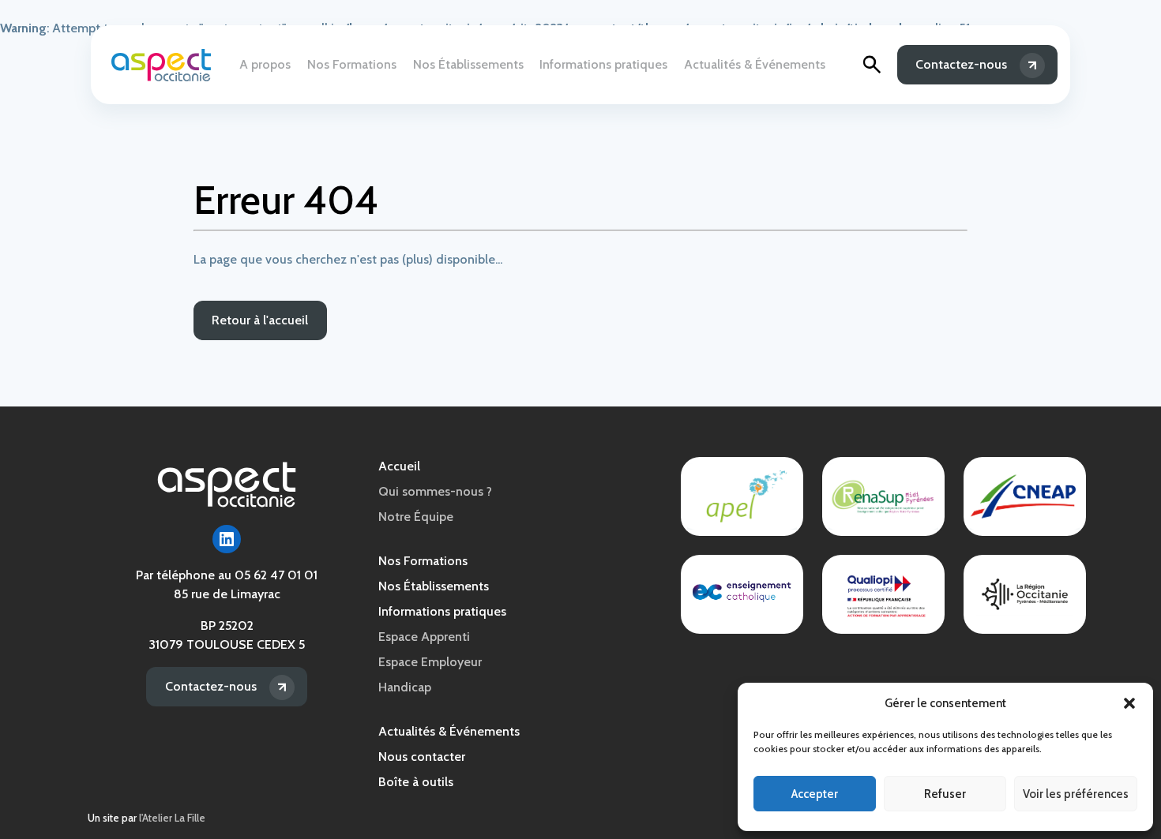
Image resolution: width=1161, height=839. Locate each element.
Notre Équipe (415, 516)
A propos (265, 64)
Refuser (945, 794)
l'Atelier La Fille (172, 818)
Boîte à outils (415, 781)
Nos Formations (351, 64)
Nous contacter (421, 756)
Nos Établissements (468, 64)
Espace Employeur (430, 661)
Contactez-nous (961, 64)
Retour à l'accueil (260, 320)
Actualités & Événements (754, 64)
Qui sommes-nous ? (435, 491)
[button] (1129, 703)
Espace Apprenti (424, 636)
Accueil (399, 466)
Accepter (814, 794)
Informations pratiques (603, 64)
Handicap (404, 687)
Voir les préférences (1076, 794)
